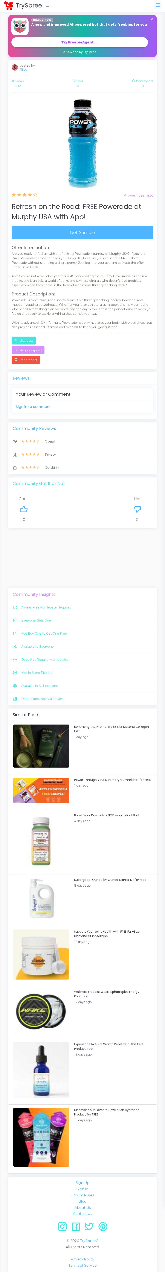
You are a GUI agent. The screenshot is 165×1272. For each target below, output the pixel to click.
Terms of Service (82, 1265)
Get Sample (82, 232)
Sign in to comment (33, 406)
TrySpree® (89, 1241)
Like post (25, 341)
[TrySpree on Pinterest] (103, 1228)
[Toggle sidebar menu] (158, 5)
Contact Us (82, 1214)
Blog (82, 1201)
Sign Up (82, 1183)
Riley (24, 69)
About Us (83, 1208)
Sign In (83, 1189)
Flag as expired (30, 350)
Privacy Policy (82, 1259)
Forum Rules (82, 1195)
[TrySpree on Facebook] (77, 1228)
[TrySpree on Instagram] (63, 1228)
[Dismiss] (152, 19)
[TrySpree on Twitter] (91, 1228)
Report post (27, 360)
